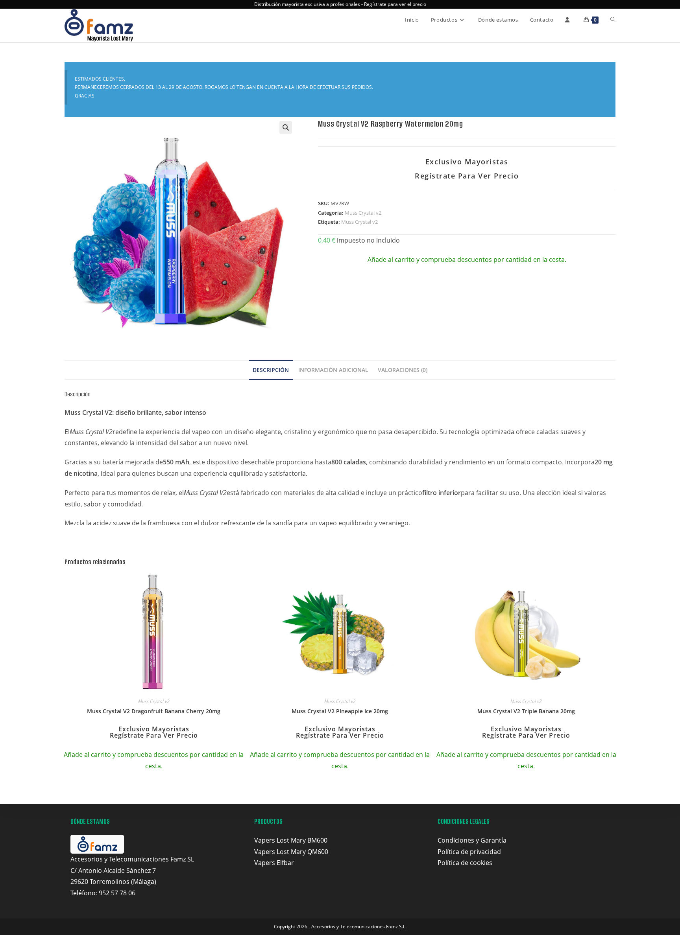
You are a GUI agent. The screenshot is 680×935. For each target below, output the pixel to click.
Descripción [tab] (271, 370)
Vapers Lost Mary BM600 (290, 840)
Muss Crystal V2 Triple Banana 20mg (526, 711)
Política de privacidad (469, 851)
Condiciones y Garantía (472, 840)
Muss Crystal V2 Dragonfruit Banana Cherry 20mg (153, 711)
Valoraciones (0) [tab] (402, 370)
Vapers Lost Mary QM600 (291, 851)
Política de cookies (465, 862)
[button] (285, 127)
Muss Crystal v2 (363, 212)
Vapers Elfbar (274, 862)
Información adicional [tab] (333, 370)
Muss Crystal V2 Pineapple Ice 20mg (340, 711)
